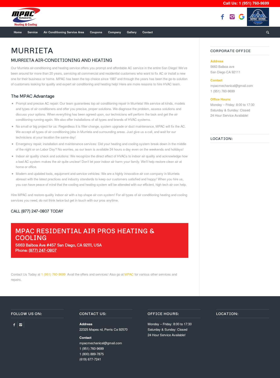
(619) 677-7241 (90, 359)
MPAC (129, 274)
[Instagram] (21, 324)
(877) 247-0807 (43, 250)
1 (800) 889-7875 (91, 354)
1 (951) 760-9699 (254, 3)
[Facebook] (14, 324)
